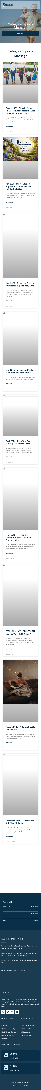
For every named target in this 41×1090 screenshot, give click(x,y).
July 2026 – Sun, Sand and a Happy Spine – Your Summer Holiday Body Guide (18, 186)
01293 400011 (15, 1058)
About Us (6, 992)
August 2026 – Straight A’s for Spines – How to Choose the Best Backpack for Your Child (20, 110)
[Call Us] (5, 1054)
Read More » (9, 126)
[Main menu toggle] (35, 4)
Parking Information (12, 939)
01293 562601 (15, 1071)
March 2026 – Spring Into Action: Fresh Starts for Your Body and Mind (18, 537)
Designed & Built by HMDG (20, 1085)
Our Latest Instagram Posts (15, 970)
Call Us (13, 1053)
